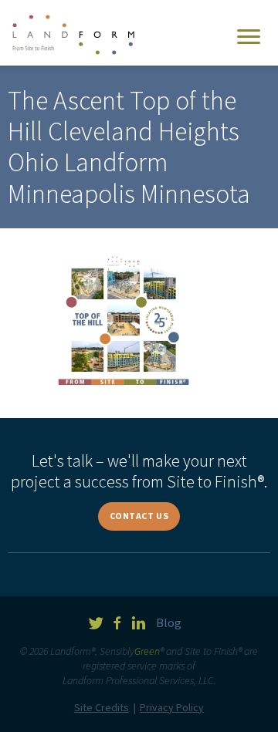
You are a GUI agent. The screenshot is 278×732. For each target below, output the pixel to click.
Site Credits (101, 707)
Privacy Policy (172, 707)
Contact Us (139, 515)
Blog (168, 622)
